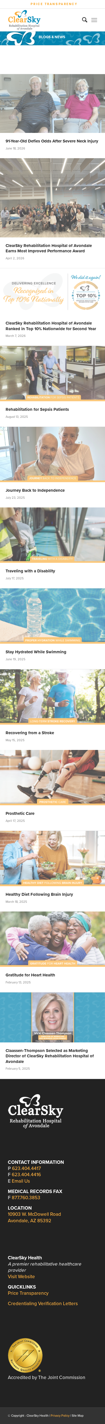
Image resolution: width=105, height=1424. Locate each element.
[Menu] (94, 20)
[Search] (81, 20)
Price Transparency (54, 4)
